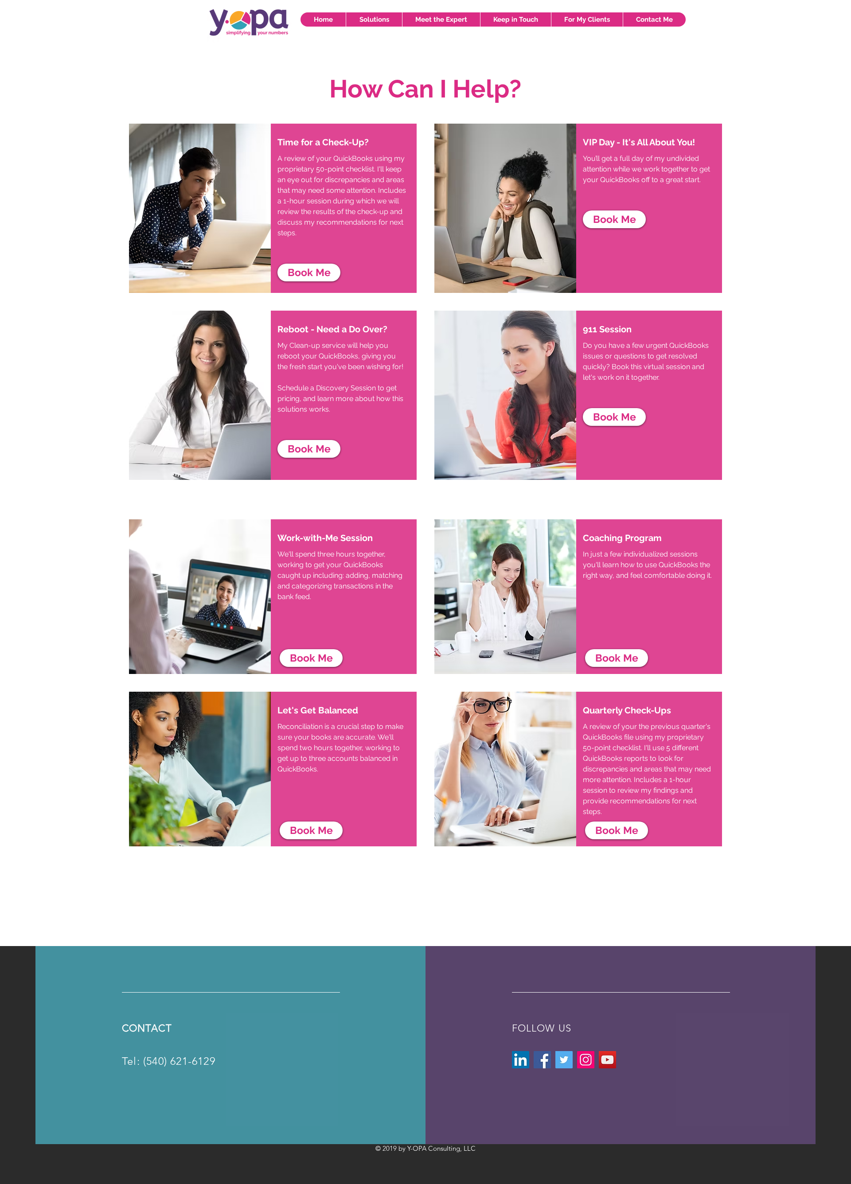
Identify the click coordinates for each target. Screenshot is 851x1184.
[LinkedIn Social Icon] (520, 1059)
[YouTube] (607, 1059)
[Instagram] (585, 1059)
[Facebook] (542, 1059)
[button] (374, 19)
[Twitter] (564, 1059)
